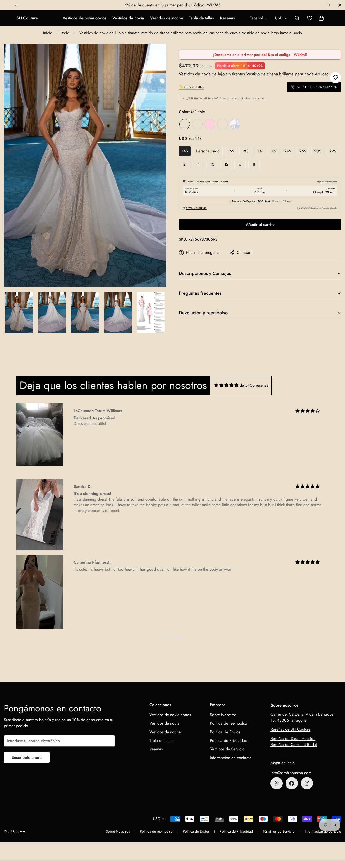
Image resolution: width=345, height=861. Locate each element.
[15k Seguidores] (292, 783)
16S (231, 151)
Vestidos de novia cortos (84, 18)
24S (287, 151)
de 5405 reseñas (254, 385)
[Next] (329, 5)
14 (260, 151)
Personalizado (208, 151)
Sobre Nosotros (223, 715)
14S (185, 151)
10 (212, 164)
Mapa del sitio (282, 763)
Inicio (47, 33)
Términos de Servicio (227, 749)
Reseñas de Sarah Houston (292, 738)
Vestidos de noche (166, 18)
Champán (197, 124)
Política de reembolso (228, 723)
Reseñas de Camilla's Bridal (293, 744)
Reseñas (227, 18)
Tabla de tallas (201, 18)
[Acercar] (155, 54)
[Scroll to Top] (335, 833)
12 (226, 164)
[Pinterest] (276, 783)
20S (317, 151)
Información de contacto (231, 758)
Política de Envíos (225, 732)
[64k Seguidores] (307, 783)
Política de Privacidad (228, 740)
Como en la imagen (222, 124)
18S (245, 151)
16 (274, 151)
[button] (321, 18)
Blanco (235, 124)
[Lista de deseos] (335, 77)
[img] (226, 385)
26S (302, 151)
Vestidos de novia (128, 18)
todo (65, 33)
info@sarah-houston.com (290, 773)
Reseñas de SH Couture (290, 729)
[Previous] (15, 5)
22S (332, 151)
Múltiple (185, 124)
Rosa (210, 124)
